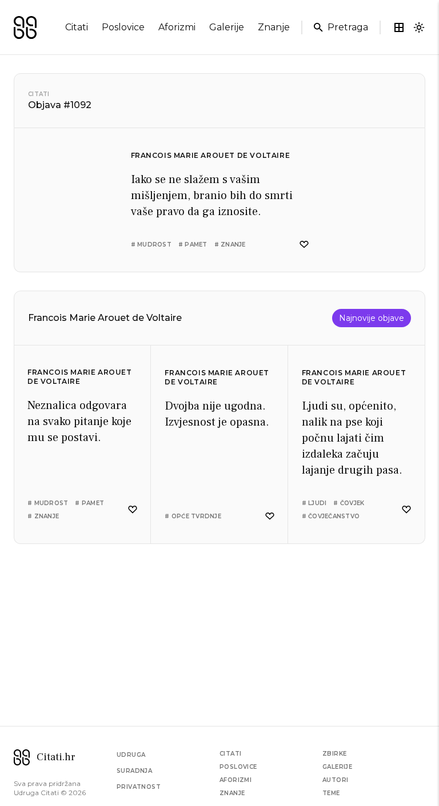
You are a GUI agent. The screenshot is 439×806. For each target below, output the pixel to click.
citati (76, 27)
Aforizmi (236, 780)
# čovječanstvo (331, 516)
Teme (331, 793)
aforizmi (176, 27)
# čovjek (348, 503)
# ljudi (314, 503)
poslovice (123, 27)
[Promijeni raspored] (399, 27)
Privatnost (139, 787)
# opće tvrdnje (193, 516)
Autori (335, 780)
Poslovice (238, 767)
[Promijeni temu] (419, 27)
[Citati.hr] (25, 27)
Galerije (337, 767)
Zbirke (334, 753)
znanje (274, 27)
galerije (226, 27)
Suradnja (134, 771)
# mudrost (151, 244)
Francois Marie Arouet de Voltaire (210, 155)
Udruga (131, 755)
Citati (39, 94)
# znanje (230, 244)
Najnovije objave (371, 318)
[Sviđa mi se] (304, 244)
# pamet (192, 244)
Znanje (232, 793)
